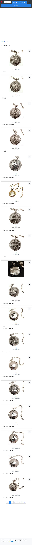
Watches (22, 2)
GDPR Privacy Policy (14, 541)
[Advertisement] (16, 25)
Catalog (15, 2)
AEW (16, 68)
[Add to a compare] (29, 51)
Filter (16, 5)
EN (29, 2)
